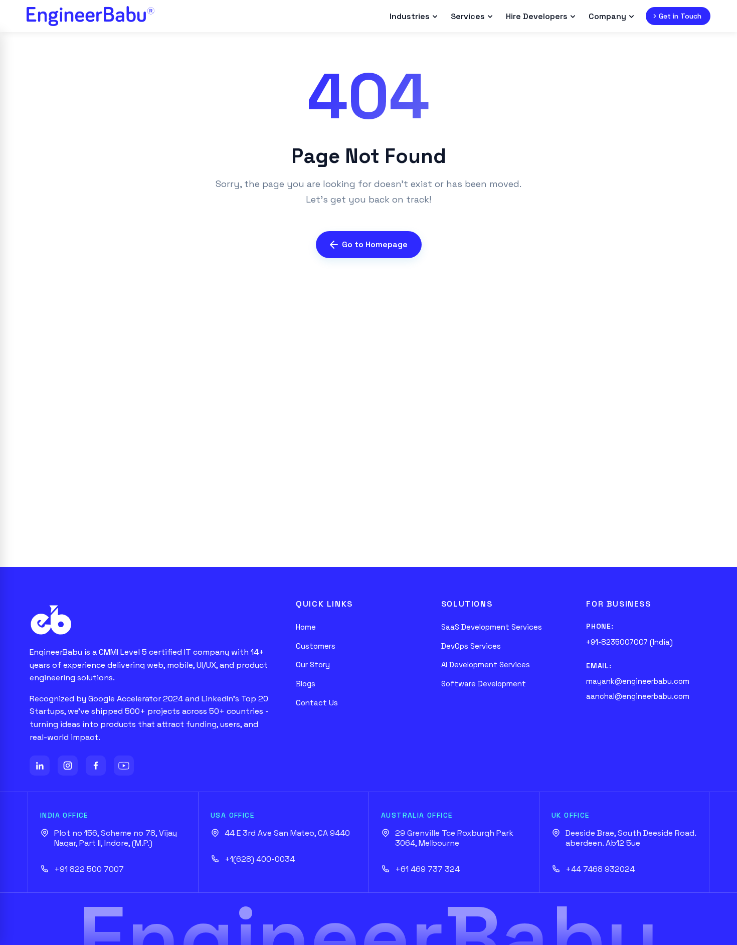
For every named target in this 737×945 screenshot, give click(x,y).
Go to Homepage (375, 244)
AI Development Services (485, 664)
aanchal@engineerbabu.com (637, 696)
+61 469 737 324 (427, 869)
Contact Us (317, 702)
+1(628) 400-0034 (260, 859)
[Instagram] (68, 765)
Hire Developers (537, 16)
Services (468, 16)
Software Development (483, 683)
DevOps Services (471, 646)
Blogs (305, 683)
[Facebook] (96, 765)
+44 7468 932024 (600, 869)
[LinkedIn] (40, 765)
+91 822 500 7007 (89, 869)
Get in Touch (680, 16)
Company (607, 16)
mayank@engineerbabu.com (637, 681)
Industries (410, 16)
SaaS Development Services (491, 627)
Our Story (313, 664)
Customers (315, 646)
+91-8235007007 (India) (629, 642)
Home (306, 627)
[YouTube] (124, 765)
